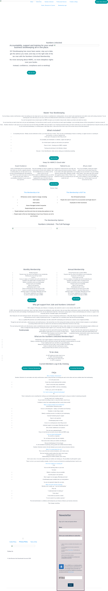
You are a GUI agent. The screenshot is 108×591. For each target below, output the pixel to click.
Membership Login (62, 5)
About (31, 1)
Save (70, 585)
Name (60, 527)
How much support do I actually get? (54, 463)
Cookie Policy (12, 541)
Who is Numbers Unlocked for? (54, 375)
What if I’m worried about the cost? (54, 449)
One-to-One (39, 1)
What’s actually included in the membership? (54, 404)
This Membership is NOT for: (76, 192)
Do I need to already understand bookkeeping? (54, 392)
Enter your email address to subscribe (69, 535)
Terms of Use (34, 541)
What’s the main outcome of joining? (54, 484)
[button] (54, 376)
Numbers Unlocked (49, 1)
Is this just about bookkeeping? (54, 434)
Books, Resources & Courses (48, 5)
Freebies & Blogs (74, 1)
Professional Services (62, 1)
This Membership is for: (32, 192)
